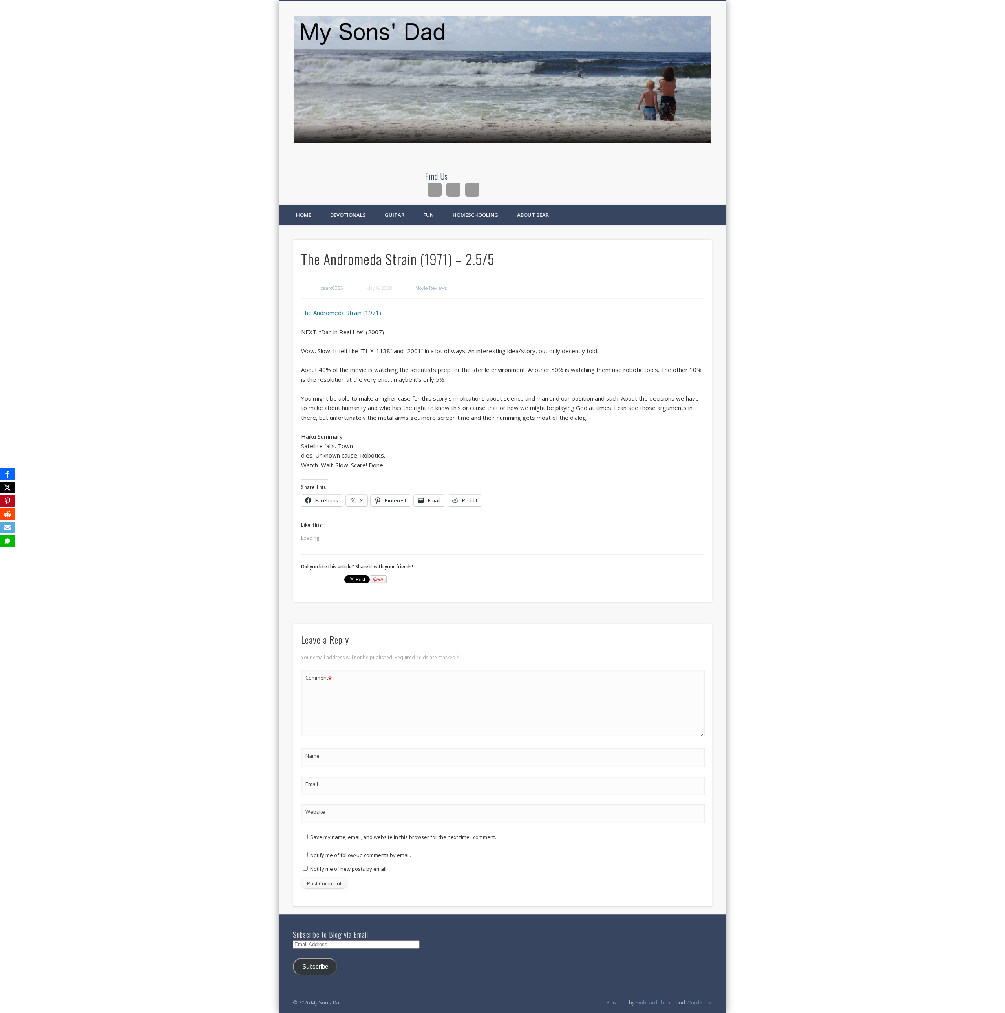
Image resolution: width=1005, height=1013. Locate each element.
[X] (7, 487)
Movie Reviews (431, 288)
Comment (319, 679)
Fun (428, 214)
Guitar (394, 214)
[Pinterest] (7, 501)
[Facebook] (7, 474)
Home (303, 214)
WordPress (699, 1002)
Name (312, 755)
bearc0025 (331, 288)
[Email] (7, 527)
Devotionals (348, 214)
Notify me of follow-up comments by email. (360, 855)
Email (311, 784)
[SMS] (7, 541)
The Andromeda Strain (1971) (341, 313)
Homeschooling (475, 214)
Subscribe (315, 967)
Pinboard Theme (655, 1002)
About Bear (533, 214)
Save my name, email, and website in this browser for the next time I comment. (403, 837)
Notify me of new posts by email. (348, 868)
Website (315, 811)
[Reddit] (7, 514)
